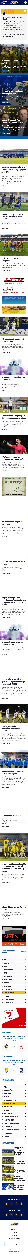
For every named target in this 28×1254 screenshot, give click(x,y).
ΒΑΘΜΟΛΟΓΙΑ (23, 951)
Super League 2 (8, 1080)
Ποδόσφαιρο (4, 429)
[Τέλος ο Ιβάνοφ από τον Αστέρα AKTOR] (14, 896)
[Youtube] (21, 1204)
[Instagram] (16, 1204)
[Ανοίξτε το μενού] (25, 2)
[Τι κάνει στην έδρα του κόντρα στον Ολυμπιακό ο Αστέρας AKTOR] (14, 201)
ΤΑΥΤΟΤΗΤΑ (14, 1235)
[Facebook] (6, 1204)
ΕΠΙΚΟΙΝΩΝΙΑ (14, 1229)
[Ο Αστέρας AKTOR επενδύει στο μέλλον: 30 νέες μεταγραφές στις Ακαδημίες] (14, 155)
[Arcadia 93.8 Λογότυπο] (14, 3)
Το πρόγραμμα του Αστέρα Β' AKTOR (12, 61)
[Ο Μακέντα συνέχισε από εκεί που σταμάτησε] (14, 326)
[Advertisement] (14, 280)
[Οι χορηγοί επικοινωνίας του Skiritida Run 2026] (14, 631)
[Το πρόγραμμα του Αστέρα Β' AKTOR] (8, 1169)
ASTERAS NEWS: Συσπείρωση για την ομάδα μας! (12, 92)
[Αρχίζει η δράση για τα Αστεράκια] (14, 245)
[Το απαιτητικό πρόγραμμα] (14, 803)
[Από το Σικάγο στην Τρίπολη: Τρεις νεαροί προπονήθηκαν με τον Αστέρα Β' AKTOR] (14, 668)
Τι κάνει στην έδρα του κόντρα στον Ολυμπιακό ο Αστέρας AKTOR (13, 216)
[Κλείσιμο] (24, 11)
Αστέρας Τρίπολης (6, 102)
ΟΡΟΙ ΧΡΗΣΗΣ (14, 1232)
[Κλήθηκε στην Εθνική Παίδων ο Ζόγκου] (14, 551)
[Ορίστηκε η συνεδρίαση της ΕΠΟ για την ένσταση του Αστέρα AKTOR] (14, 713)
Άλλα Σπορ (4, 391)
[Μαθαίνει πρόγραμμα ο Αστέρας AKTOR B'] (8, 1177)
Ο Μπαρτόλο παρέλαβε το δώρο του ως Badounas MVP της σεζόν (12, 122)
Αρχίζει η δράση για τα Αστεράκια (19, 1162)
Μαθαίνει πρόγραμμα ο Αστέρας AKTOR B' (20, 1178)
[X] (11, 1214)
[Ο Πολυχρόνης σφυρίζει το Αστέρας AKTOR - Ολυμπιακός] (14, 444)
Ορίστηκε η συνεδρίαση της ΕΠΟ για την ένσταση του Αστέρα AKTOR (14, 728)
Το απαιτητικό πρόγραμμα (11, 816)
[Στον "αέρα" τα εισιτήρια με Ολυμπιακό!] (14, 509)
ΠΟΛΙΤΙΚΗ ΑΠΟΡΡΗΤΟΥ (14, 1239)
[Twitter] (11, 1204)
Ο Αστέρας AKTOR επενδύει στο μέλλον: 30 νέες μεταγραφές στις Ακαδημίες (14, 169)
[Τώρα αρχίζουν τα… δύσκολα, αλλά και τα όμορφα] (14, 759)
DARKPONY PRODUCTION (14, 1251)
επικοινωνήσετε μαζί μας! (9, 36)
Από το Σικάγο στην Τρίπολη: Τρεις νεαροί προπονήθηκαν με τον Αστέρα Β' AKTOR (13, 681)
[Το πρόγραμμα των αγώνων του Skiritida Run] (14, 366)
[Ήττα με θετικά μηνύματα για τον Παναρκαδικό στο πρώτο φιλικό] (14, 405)
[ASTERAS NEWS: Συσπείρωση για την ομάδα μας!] (8, 1186)
